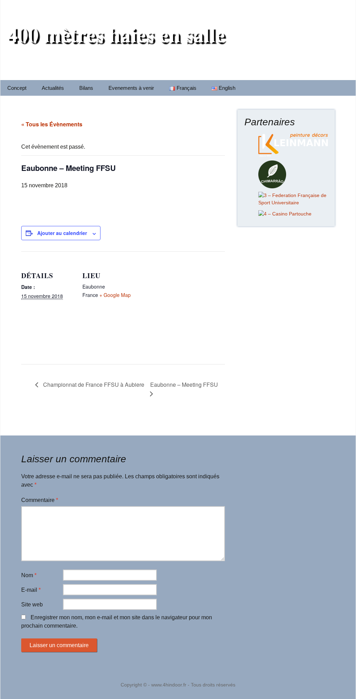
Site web (32, 604)
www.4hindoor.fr (168, 685)
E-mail (31, 590)
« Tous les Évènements (51, 124)
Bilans (86, 88)
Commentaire (39, 500)
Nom (29, 575)
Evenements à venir (131, 88)
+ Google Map (115, 294)
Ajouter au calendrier (62, 232)
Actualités (53, 88)
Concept (16, 88)
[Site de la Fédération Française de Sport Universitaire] (293, 199)
